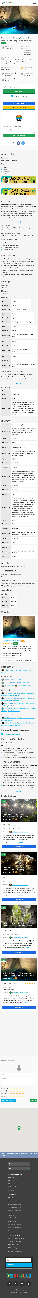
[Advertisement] (19, 1033)
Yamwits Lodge (9, 685)
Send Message (18, 135)
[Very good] (23, 1088)
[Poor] (14, 1088)
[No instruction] (11, 1090)
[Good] (20, 1088)
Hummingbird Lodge (24, 685)
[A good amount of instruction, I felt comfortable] (20, 1090)
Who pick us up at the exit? (12, 734)
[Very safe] (23, 1090)
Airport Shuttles (19, 103)
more (23, 653)
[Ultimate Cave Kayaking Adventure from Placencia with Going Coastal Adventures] (18, 143)
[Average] (17, 1088)
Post (32, 1100)
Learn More (19, 846)
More (18, 222)
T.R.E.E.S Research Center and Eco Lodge (16, 682)
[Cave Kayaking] (19, 19)
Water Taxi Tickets (18, 108)
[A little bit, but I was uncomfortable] (14, 1090)
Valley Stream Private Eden (12, 679)
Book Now (18, 91)
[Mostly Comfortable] (17, 1095)
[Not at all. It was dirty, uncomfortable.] (11, 1095)
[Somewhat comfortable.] (14, 1095)
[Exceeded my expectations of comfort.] (23, 1095)
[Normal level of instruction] (17, 1090)
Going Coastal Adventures (12, 641)
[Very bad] (11, 1088)
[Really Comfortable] (20, 1095)
